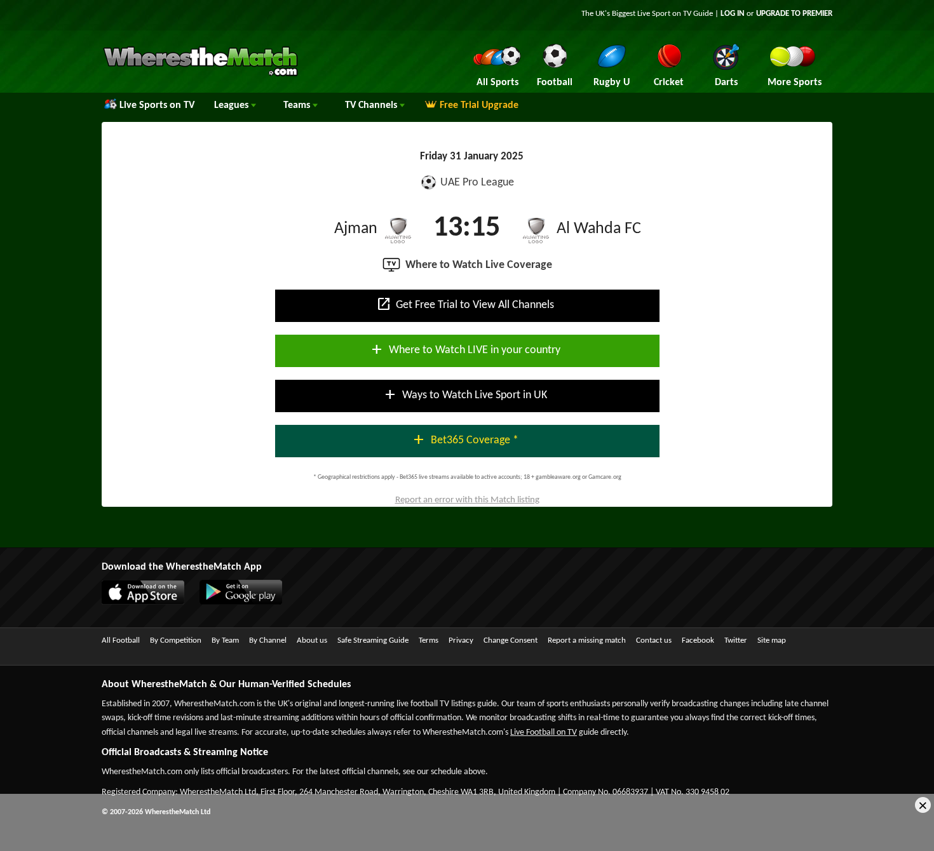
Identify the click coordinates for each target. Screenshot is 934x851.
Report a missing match (587, 640)
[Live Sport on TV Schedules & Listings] (200, 75)
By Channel (268, 640)
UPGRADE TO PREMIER (794, 14)
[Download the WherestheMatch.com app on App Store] (149, 602)
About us (312, 640)
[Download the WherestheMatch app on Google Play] (247, 602)
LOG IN (733, 14)
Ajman (355, 229)
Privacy (461, 640)
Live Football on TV (543, 732)
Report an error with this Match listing (467, 500)
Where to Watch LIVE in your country (464, 349)
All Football (121, 640)
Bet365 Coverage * (464, 439)
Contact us (654, 640)
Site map (771, 640)
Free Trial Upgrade (479, 105)
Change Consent (511, 640)
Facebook (698, 640)
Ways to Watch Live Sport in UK (464, 394)
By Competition (175, 640)
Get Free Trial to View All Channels (465, 304)
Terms (428, 640)
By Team (225, 640)
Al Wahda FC (599, 229)
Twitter (735, 640)
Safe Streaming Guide (373, 640)
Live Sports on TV (156, 105)
